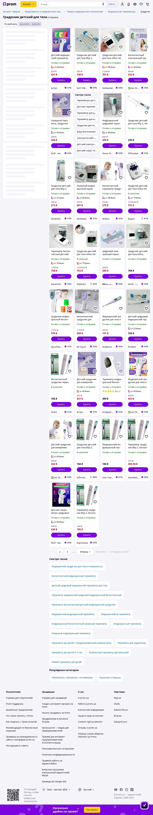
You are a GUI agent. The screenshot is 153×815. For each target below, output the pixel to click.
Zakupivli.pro (120, 721)
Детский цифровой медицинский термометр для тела (79, 585)
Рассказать (92, 809)
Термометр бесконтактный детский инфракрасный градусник (83, 604)
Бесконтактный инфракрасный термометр (74, 576)
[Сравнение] (134, 4)
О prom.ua (83, 697)
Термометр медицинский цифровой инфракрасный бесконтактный (86, 595)
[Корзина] (147, 4)
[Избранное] (141, 4)
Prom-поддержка (14, 703)
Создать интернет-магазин (56, 703)
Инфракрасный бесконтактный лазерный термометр (79, 623)
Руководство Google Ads (54, 781)
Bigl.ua (117, 697)
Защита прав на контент (91, 715)
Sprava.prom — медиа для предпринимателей (55, 729)
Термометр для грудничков (132, 642)
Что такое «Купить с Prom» (19, 715)
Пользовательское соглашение (58, 748)
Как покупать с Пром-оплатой (21, 721)
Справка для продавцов (54, 697)
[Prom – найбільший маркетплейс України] (9, 4)
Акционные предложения (19, 709)
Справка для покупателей (19, 697)
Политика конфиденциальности (58, 754)
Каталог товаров (11, 11)
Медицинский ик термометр (115, 614)
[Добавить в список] (69, 47)
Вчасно (117, 715)
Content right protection (90, 721)
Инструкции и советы (17, 745)
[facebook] (121, 789)
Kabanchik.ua (121, 709)
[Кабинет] (122, 4)
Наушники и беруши (110, 677)
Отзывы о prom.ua (87, 727)
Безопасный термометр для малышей (108, 652)
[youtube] (116, 789)
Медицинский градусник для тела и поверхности (77, 566)
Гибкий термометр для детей (67, 662)
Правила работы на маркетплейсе (52, 762)
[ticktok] (132, 789)
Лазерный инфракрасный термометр (71, 633)
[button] (61, 80)
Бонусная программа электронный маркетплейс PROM (56, 772)
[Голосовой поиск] (103, 4)
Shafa (117, 703)
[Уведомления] (128, 4)
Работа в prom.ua (87, 703)
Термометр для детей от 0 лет (67, 652)
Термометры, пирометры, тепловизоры (72, 677)
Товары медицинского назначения (85, 11)
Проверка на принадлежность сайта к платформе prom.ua (21, 738)
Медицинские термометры (122, 11)
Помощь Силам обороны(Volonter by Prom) (90, 735)
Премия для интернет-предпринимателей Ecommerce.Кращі (53, 739)
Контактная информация (91, 709)
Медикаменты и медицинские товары (43, 11)
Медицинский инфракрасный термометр (73, 614)
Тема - (54, 789)
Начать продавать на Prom (56, 712)
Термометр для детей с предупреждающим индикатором (81, 642)
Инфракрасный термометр (127, 623)
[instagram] (126, 789)
